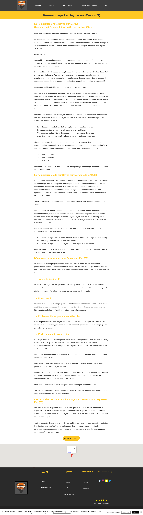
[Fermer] (141, 512)
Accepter (135, 512)
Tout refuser (126, 512)
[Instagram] (103, 481)
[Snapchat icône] (106, 481)
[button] (51, 5)
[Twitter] (109, 481)
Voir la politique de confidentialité (62, 513)
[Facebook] (99, 481)
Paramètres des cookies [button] (113, 512)
